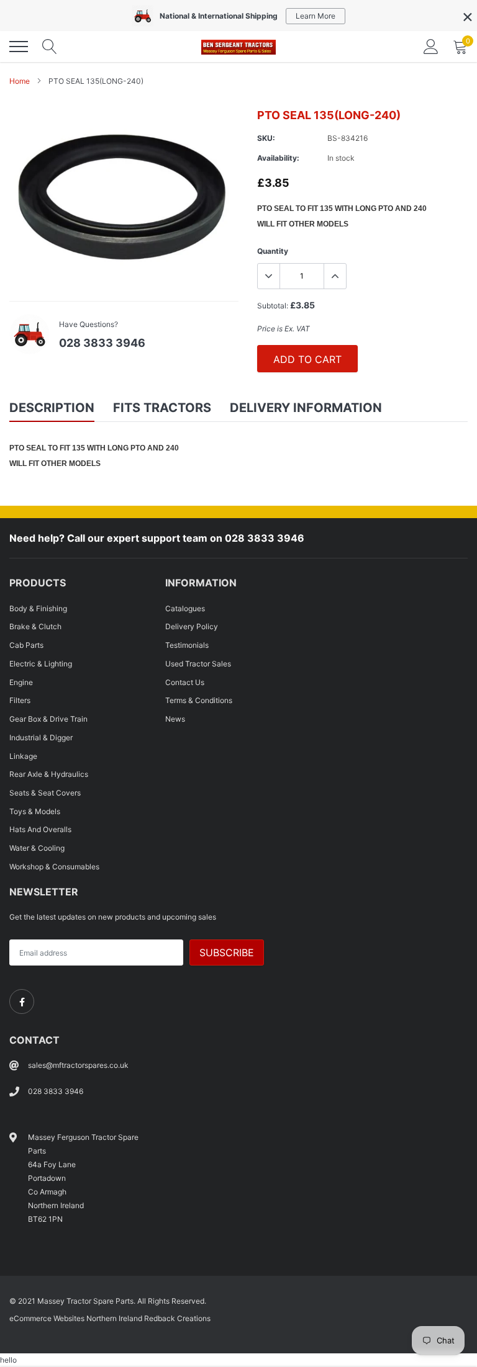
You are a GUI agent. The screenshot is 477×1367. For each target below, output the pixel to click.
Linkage (23, 756)
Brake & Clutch (35, 626)
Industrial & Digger (41, 737)
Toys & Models (34, 811)
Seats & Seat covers (45, 792)
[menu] (18, 46)
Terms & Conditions (198, 700)
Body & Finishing (38, 608)
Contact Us (184, 682)
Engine (21, 682)
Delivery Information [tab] (306, 407)
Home (19, 81)
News (175, 719)
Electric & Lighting (40, 663)
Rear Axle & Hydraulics (48, 774)
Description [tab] (51, 407)
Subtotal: (272, 305)
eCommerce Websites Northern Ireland (75, 1318)
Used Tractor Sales (198, 663)
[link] (21, 1001)
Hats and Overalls (40, 829)
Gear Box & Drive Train (48, 719)
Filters (19, 700)
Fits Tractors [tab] (162, 407)
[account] (431, 46)
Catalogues (185, 608)
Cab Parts (26, 645)
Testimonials (187, 645)
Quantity (272, 251)
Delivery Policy (191, 626)
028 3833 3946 (102, 342)
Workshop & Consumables (54, 866)
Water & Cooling (37, 848)
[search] (49, 46)
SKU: (266, 138)
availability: (278, 158)
